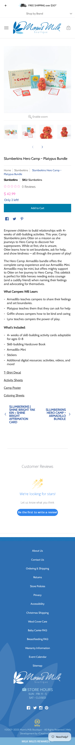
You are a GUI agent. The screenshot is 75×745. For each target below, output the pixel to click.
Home (7, 170)
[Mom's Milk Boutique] (37, 27)
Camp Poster (12, 388)
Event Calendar (37, 657)
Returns (37, 577)
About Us (37, 550)
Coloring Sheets (14, 395)
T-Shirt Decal (12, 372)
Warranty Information (37, 648)
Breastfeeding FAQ (37, 639)
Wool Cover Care (37, 621)
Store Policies (37, 586)
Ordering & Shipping (37, 568)
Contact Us (37, 559)
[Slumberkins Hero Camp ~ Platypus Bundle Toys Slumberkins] (11, 132)
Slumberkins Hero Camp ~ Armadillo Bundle (56, 414)
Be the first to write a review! (37, 512)
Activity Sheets (13, 380)
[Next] (42, 147)
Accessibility (37, 603)
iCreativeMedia (46, 733)
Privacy (37, 595)
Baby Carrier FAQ (37, 630)
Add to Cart (37, 208)
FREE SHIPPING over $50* (42, 5)
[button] (37, 741)
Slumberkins (21, 170)
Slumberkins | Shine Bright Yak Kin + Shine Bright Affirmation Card (22, 414)
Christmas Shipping (37, 612)
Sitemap (37, 665)
